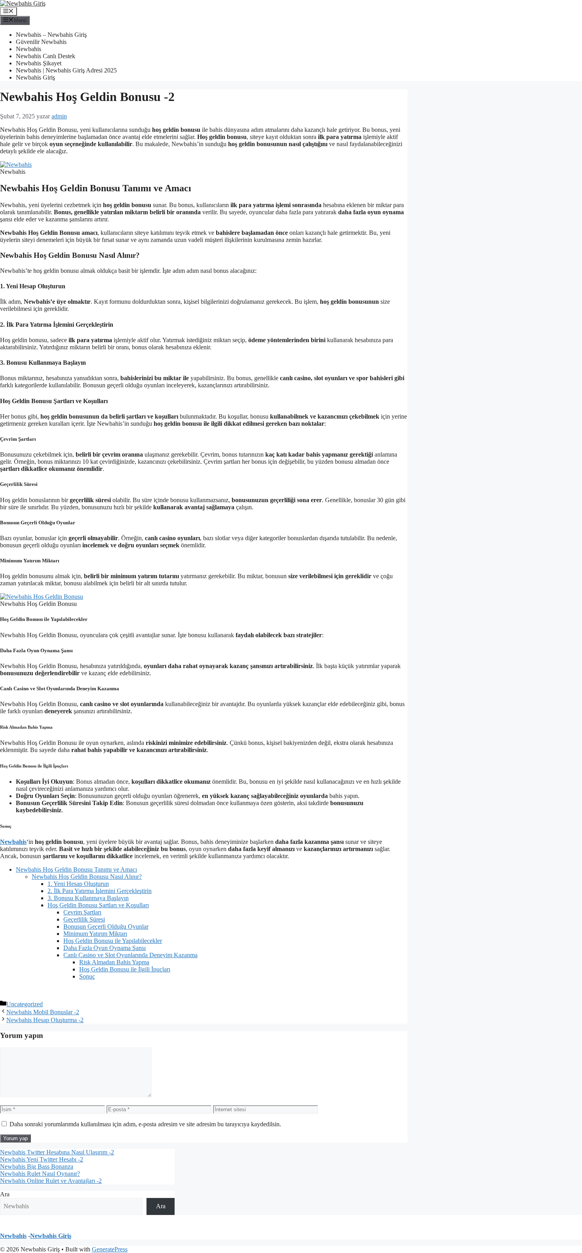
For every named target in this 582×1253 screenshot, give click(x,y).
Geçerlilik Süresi (84, 919)
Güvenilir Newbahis (41, 41)
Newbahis (28, 49)
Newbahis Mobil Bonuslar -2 (42, 1012)
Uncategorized (24, 1004)
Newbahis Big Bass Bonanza (36, 1166)
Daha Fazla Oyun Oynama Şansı (104, 948)
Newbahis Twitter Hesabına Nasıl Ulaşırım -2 (57, 1152)
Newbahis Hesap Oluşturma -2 (45, 1020)
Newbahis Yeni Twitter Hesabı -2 (41, 1159)
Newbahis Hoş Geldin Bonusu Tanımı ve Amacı (76, 869)
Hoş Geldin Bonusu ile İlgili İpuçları (124, 969)
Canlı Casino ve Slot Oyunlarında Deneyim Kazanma (130, 955)
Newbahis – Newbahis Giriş (51, 34)
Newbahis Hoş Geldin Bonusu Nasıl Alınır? (87, 876)
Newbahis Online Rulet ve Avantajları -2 (51, 1180)
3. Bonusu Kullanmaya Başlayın (88, 898)
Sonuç (87, 976)
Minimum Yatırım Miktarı (95, 933)
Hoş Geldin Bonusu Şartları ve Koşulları (98, 905)
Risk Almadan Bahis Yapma (114, 962)
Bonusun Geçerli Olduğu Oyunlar (105, 926)
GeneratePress (109, 1249)
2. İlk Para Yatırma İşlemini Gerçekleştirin (100, 890)
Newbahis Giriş (35, 77)
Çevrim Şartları (82, 912)
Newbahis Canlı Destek (45, 56)
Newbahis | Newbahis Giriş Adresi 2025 (66, 70)
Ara (5, 1194)
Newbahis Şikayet (38, 63)
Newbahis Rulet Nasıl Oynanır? (40, 1173)
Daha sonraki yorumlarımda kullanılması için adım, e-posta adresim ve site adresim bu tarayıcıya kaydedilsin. (145, 1124)
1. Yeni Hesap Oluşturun (78, 883)
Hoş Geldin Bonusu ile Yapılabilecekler (112, 940)
